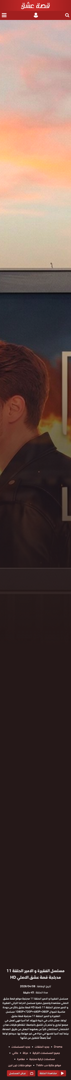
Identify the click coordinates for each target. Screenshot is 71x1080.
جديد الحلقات (42, 1047)
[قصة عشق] (35, 5)
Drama (58, 1047)
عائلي (15, 1053)
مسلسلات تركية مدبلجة (42, 1059)
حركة (25, 1053)
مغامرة (21, 1059)
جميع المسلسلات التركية (46, 1053)
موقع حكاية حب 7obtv (48, 1065)
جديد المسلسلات (20, 1047)
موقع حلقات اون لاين (19, 1065)
